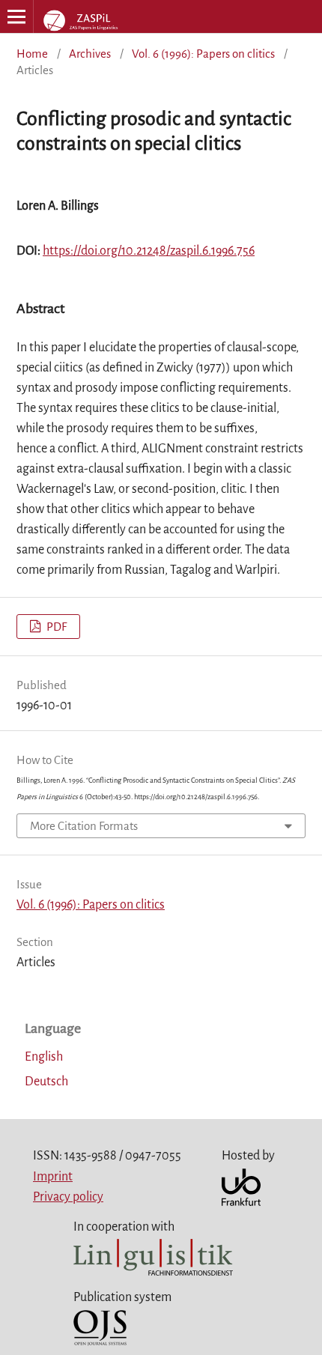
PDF (55, 626)
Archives (90, 53)
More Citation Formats (84, 825)
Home (32, 53)
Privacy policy (68, 1197)
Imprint (53, 1176)
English (44, 1057)
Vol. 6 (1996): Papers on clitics (203, 53)
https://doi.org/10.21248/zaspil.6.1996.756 (149, 251)
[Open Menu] (16, 16)
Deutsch (46, 1081)
